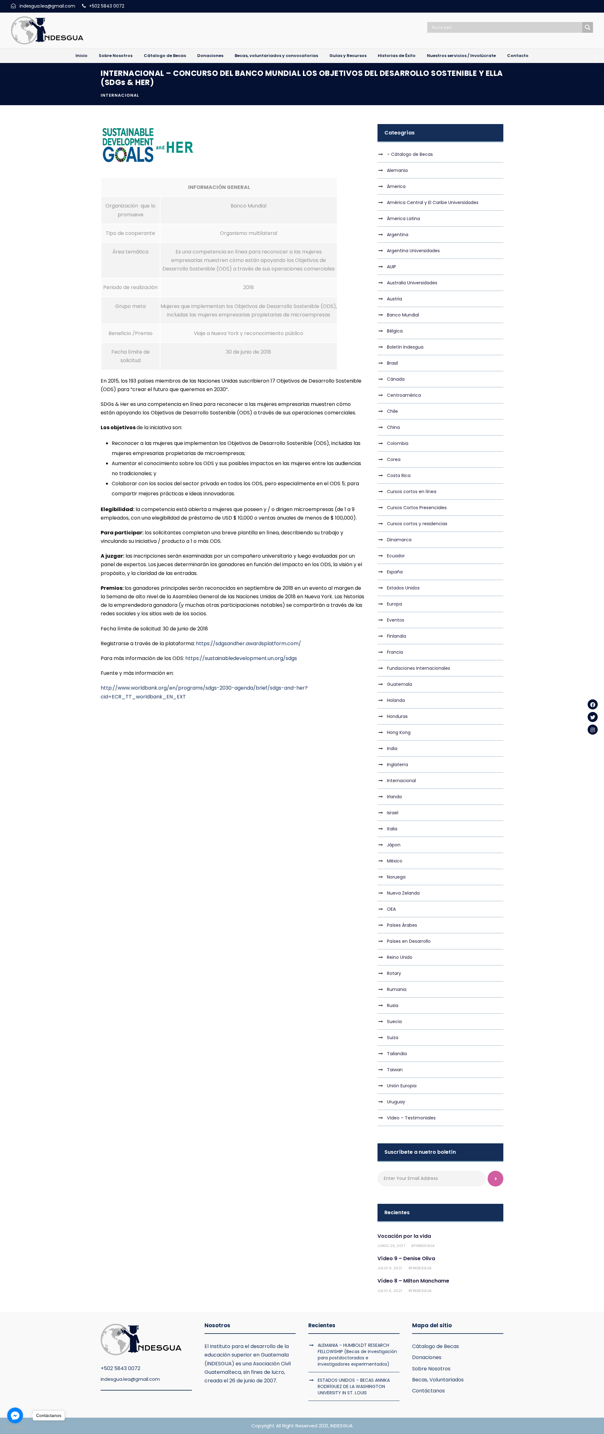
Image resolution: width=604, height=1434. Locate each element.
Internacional (120, 95)
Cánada (396, 379)
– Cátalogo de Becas (410, 154)
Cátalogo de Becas (165, 56)
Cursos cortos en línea (411, 491)
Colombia (397, 443)
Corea (393, 459)
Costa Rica (399, 475)
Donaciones (210, 56)
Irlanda (394, 797)
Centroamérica (404, 395)
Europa (394, 604)
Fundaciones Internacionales (418, 668)
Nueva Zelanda (403, 893)
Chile (392, 411)
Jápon (393, 845)
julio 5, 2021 (390, 1290)
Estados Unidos (403, 588)
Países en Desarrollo (409, 941)
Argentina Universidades (413, 251)
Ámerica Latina (403, 218)
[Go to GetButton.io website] (15, 1427)
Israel (392, 813)
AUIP (391, 267)
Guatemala (399, 684)
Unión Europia (402, 1086)
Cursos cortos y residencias (417, 524)
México (394, 861)
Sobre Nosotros (115, 56)
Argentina (397, 234)
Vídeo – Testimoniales (411, 1118)
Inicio (81, 56)
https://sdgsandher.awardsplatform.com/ (248, 643)
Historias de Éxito (397, 56)
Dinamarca (399, 540)
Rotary (394, 973)
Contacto (517, 56)
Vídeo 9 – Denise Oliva (406, 1258)
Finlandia (396, 636)
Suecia (394, 1021)
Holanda (396, 700)
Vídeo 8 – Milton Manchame (413, 1280)
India (392, 748)
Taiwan (395, 1070)
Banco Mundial (403, 315)
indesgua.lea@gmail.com (130, 1379)
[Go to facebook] (15, 1415)
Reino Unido (399, 957)
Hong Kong (399, 732)
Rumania (396, 989)
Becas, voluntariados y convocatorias (276, 56)
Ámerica (396, 186)
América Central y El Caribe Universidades (432, 202)
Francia (395, 652)
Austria (394, 299)
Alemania (397, 170)
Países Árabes (402, 925)
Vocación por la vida (404, 1236)
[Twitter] (593, 717)
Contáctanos (428, 1390)
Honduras (397, 716)
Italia (392, 829)
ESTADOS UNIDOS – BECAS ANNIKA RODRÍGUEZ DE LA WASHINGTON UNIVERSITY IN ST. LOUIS (354, 1386)
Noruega (396, 877)
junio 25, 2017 (391, 1245)
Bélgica (395, 331)
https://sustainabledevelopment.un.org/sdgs (241, 658)
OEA (391, 909)
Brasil (392, 363)
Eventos (395, 620)
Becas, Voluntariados (438, 1379)
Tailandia (397, 1053)
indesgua (425, 1245)
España (395, 572)
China (393, 427)
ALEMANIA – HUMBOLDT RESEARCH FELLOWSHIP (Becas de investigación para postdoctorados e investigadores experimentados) (357, 1354)
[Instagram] (593, 730)
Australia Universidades (412, 283)
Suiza (392, 1037)
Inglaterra (397, 764)
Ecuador (396, 556)
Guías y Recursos (347, 56)
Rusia (392, 1005)
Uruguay (396, 1102)
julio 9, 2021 (390, 1268)
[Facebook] (593, 704)
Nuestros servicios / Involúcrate (461, 56)
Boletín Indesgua (405, 347)
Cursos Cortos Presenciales (417, 507)
